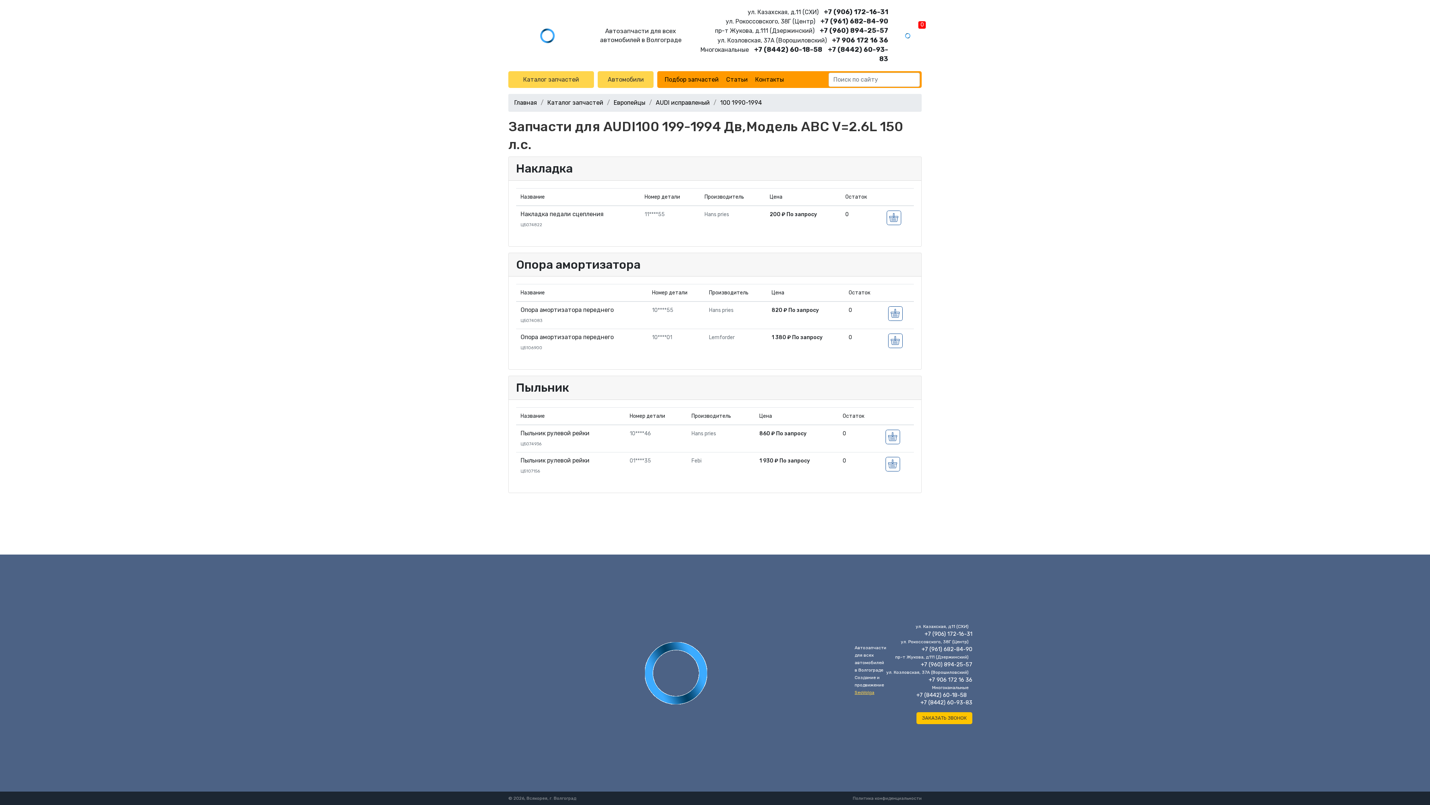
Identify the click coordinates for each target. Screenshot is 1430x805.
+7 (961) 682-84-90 (854, 21)
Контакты (769, 79)
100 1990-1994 (741, 102)
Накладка (544, 168)
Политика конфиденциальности (887, 798)
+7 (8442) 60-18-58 (788, 49)
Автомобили (626, 79)
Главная (525, 102)
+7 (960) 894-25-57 (854, 30)
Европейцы (629, 102)
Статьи (737, 79)
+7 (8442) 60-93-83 (946, 702)
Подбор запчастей (692, 79)
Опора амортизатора (578, 265)
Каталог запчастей (551, 79)
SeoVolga (864, 692)
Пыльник (542, 388)
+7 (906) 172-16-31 (856, 12)
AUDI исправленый (683, 102)
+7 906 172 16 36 (860, 40)
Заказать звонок (944, 718)
